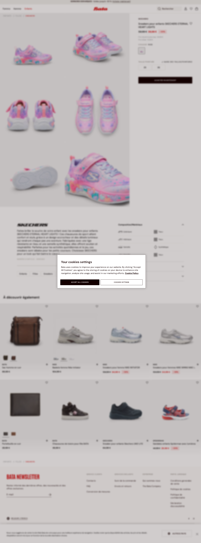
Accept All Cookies (80, 282)
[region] (101, 271)
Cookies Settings (121, 282)
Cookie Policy (132, 273)
